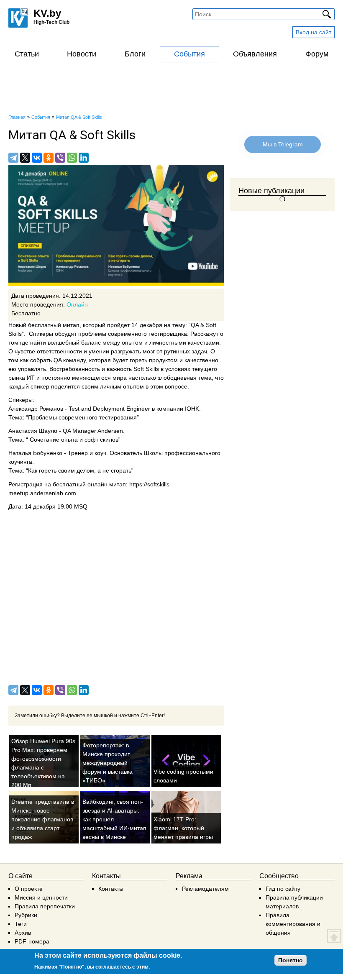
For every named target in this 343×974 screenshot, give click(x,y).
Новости (81, 54)
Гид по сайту (283, 888)
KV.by (47, 13)
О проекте (29, 888)
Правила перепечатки (45, 906)
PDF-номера (32, 941)
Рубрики (26, 915)
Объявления (255, 54)
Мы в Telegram (282, 144)
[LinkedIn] (84, 158)
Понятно (290, 960)
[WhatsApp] (72, 158)
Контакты (110, 888)
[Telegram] (13, 158)
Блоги (135, 54)
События (189, 54)
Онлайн (77, 304)
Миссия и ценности (41, 897)
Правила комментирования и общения (293, 924)
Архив (23, 932)
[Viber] (60, 158)
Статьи (27, 54)
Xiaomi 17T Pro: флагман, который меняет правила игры (183, 828)
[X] (25, 158)
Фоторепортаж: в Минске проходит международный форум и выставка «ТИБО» (107, 763)
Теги (21, 923)
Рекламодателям (205, 888)
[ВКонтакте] (37, 158)
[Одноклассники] (49, 158)
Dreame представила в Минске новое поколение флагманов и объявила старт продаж (42, 819)
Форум (316, 54)
